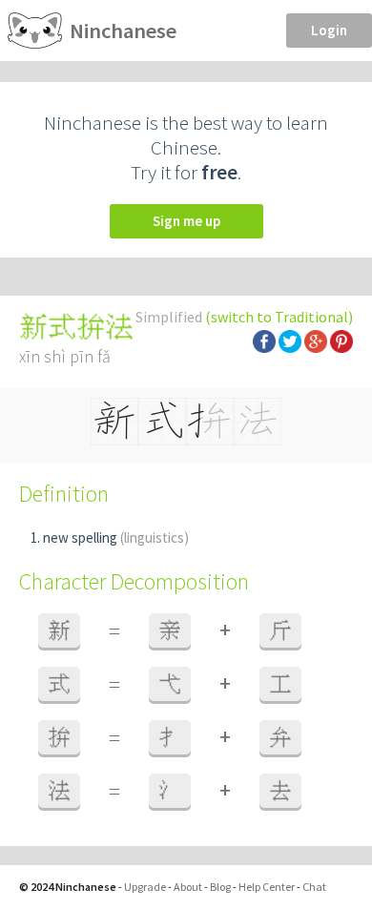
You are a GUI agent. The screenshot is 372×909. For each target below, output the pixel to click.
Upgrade (145, 886)
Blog (220, 886)
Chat (314, 886)
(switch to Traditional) (279, 316)
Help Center (266, 886)
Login (329, 30)
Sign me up (186, 221)
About (188, 886)
